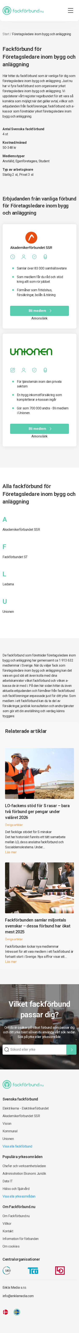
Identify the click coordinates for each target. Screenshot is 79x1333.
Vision (7, 1124)
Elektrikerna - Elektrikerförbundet (26, 1108)
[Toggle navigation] (70, 10)
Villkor (7, 1224)
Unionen (8, 612)
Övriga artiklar (14, 825)
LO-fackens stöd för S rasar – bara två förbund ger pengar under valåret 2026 (37, 811)
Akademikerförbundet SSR (21, 530)
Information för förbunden (21, 1239)
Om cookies (11, 1246)
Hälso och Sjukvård (16, 1189)
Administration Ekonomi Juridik (24, 1174)
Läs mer (11, 852)
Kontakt (8, 1231)
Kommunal (10, 1131)
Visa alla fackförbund (17, 1146)
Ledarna (8, 584)
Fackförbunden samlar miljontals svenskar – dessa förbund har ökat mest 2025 (37, 926)
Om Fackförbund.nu (16, 1216)
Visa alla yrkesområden (19, 1196)
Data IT (8, 1181)
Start (6, 34)
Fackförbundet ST (15, 557)
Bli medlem (37, 311)
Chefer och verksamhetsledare (24, 1166)
